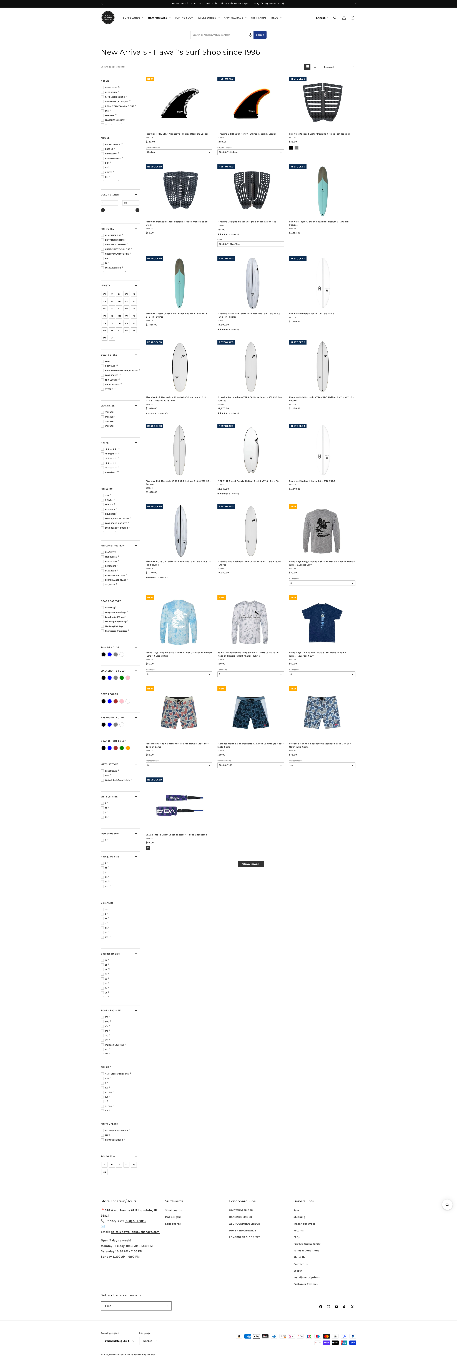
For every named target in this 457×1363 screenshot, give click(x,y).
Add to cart (179, 126)
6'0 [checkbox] (134, 301)
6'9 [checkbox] (112, 316)
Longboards (173, 1223)
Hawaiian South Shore (121, 1354)
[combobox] (221, 35)
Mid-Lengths (173, 1217)
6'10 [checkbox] (119, 316)
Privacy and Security (307, 1244)
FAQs (296, 1237)
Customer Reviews (305, 1284)
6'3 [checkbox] (119, 308)
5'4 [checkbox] (112, 294)
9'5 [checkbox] (126, 330)
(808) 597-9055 (135, 1221)
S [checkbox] (119, 1165)
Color (219, 240)
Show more (250, 864)
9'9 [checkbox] (104, 338)
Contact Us (300, 1264)
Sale (296, 1210)
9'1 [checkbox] (112, 330)
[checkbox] (104, 654)
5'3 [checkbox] (104, 294)
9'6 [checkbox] (134, 330)
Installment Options (306, 1277)
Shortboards (173, 1210)
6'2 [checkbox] (112, 308)
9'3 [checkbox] (119, 330)
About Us (299, 1257)
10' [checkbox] (112, 338)
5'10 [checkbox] (119, 301)
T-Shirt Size (294, 579)
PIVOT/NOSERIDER (241, 1210)
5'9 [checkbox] (112, 301)
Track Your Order (304, 1223)
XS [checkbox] (134, 1165)
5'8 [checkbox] (104, 301)
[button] (133, 18)
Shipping (299, 1217)
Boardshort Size (152, 761)
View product (250, 126)
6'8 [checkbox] (104, 316)
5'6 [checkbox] (126, 294)
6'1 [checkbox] (104, 308)
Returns (298, 1230)
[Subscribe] (167, 1306)
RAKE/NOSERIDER (240, 1217)
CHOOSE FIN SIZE (153, 148)
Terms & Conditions (306, 1250)
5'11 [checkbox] (126, 301)
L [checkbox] (104, 1165)
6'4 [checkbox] (126, 308)
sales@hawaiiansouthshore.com (135, 1232)
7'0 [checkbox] (126, 316)
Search (260, 35)
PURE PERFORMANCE (242, 1230)
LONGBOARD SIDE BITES (244, 1237)
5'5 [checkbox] (119, 294)
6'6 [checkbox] (134, 308)
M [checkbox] (112, 1165)
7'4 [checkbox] (104, 323)
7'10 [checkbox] (119, 323)
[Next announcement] (355, 3)
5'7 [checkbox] (134, 294)
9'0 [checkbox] (104, 330)
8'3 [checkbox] (126, 323)
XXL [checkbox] (104, 1172)
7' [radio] (148, 848)
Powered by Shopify (144, 1354)
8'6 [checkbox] (134, 323)
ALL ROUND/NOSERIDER (244, 1223)
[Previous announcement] (102, 3)
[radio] (291, 147)
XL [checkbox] (126, 1165)
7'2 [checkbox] (134, 316)
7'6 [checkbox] (112, 323)
